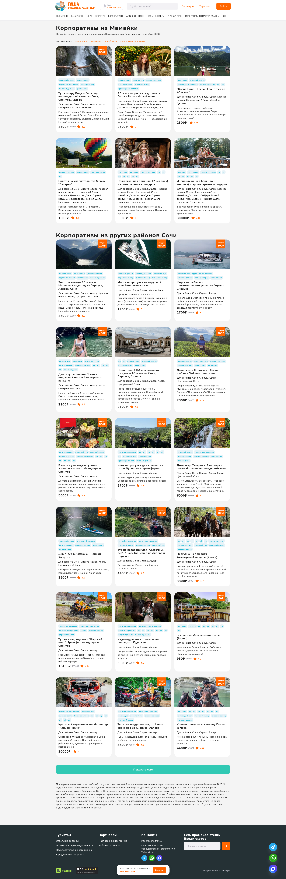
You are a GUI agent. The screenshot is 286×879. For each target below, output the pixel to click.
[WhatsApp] (152, 858)
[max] (159, 858)
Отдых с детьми (156, 16)
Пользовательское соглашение (74, 849)
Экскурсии (62, 16)
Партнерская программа (113, 840)
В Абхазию (77, 16)
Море (89, 16)
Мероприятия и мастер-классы (202, 16)
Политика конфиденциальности (74, 845)
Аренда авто (175, 16)
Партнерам (188, 6)
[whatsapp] (273, 858)
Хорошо (159, 870)
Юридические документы (70, 854)
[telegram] (273, 847)
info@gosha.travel (151, 840)
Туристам (204, 6)
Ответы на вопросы (67, 840)
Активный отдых (135, 16)
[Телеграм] (144, 858)
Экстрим (100, 16)
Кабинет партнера (109, 845)
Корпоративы (115, 16)
